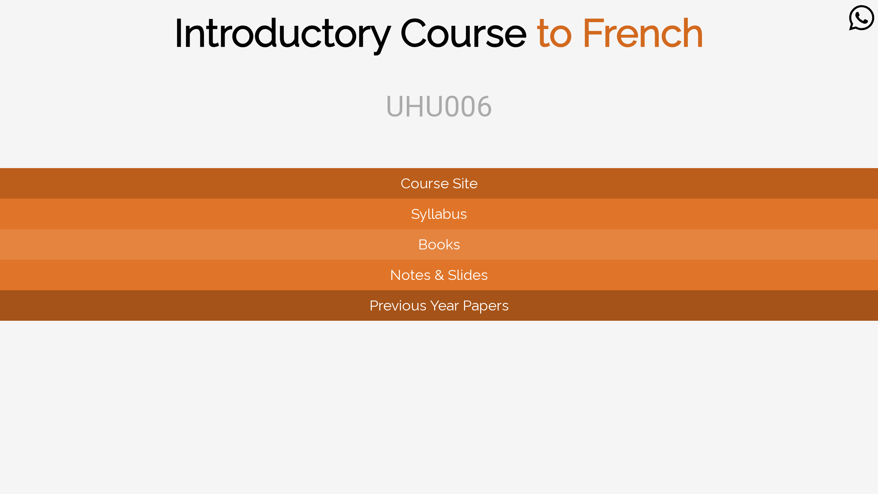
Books (439, 244)
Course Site (439, 183)
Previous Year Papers (439, 305)
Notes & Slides (439, 275)
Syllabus (439, 213)
